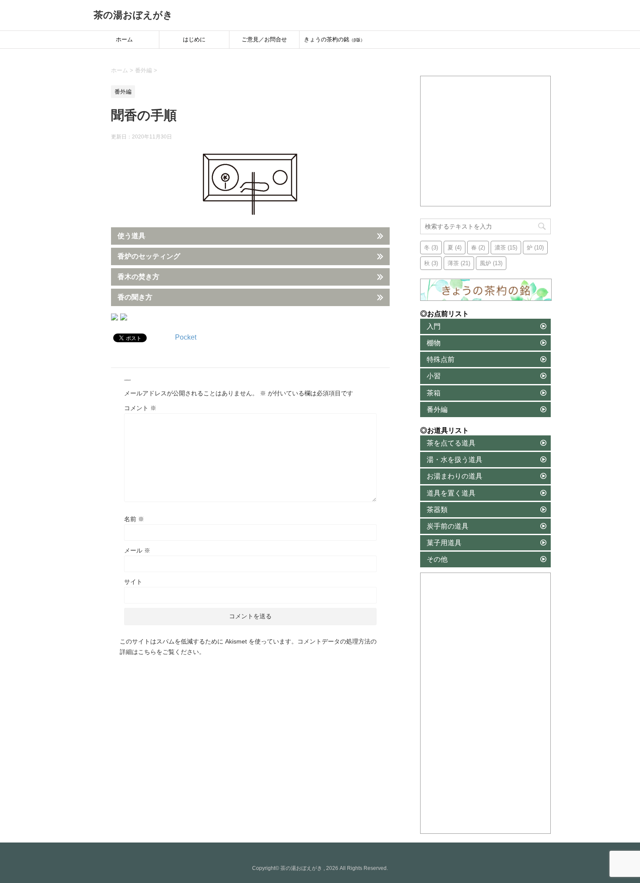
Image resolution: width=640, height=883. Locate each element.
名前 (134, 519)
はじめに (194, 39)
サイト (133, 581)
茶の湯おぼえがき (133, 15)
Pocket (185, 337)
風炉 (491, 263)
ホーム (124, 39)
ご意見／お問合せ (264, 39)
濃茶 (506, 247)
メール (137, 550)
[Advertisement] (486, 141)
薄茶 (459, 263)
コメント (140, 407)
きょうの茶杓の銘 (334, 39)
